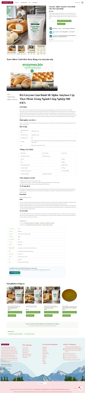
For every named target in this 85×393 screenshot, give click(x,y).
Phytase (44, 361)
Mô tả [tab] (8, 94)
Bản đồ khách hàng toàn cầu (6, 368)
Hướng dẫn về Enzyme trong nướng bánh (16, 333)
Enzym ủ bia (25, 349)
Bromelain (44, 356)
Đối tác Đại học (3, 367)
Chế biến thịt (25, 352)
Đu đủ (43, 358)
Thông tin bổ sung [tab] (11, 97)
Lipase (43, 360)
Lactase (44, 355)
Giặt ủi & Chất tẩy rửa (27, 354)
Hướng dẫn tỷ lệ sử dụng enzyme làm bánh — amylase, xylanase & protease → (40, 224)
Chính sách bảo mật (38, 389)
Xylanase (44, 363)
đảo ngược (44, 347)
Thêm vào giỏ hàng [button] (15, 312)
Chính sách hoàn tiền (55, 389)
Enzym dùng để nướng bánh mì (59, 40)
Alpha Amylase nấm (69, 40)
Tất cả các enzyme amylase (29, 333)
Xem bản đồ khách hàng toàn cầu (34, 325)
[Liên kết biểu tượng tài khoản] (82, 3)
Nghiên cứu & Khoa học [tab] (12, 99)
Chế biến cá (24, 357)
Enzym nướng (25, 347)
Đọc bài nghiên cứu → (15, 272)
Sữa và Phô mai (25, 351)
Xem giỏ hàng (77, 2)
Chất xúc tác (45, 352)
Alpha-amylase (45, 353)
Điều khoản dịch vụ (46, 389)
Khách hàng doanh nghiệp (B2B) (45, 325)
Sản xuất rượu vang (26, 355)
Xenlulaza (44, 348)
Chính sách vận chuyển (64, 389)
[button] (18, 2)
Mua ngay (61, 23)
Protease (44, 350)
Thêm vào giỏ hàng (64, 20)
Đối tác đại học (53, 325)
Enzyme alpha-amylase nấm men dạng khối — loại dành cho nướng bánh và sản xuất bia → (39, 223)
